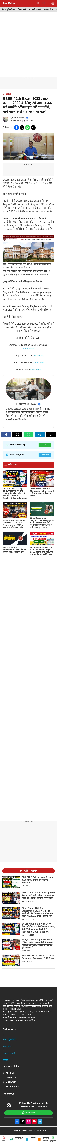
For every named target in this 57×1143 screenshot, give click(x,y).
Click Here (28, 348)
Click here (38, 355)
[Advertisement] (28, 47)
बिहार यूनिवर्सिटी (8, 9)
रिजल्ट (5, 1060)
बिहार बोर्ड (22, 9)
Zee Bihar (9, 3)
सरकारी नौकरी (35, 9)
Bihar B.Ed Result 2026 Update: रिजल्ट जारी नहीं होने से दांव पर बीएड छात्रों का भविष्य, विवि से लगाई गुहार (38, 896)
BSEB (8, 94)
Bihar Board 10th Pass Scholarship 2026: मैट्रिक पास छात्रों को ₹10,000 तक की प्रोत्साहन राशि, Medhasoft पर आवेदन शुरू (37, 912)
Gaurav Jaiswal (18, 118)
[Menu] (52, 4)
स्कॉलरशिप (48, 9)
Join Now (45, 445)
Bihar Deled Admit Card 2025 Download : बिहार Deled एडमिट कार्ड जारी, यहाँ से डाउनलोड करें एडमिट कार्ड (41, 551)
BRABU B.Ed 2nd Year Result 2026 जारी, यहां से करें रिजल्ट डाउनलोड (37, 880)
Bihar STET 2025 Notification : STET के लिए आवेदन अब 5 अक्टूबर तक (15, 550)
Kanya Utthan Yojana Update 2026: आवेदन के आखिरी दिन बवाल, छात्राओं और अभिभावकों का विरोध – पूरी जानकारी (38, 943)
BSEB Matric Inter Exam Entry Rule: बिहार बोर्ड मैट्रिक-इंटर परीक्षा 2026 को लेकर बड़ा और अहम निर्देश (14, 524)
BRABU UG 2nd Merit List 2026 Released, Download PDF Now (38, 957)
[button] (44, 3)
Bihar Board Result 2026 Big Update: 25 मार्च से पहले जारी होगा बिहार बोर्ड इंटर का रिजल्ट (42, 492)
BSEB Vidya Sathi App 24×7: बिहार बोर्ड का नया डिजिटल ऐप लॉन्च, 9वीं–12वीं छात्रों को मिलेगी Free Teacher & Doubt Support (15, 493)
